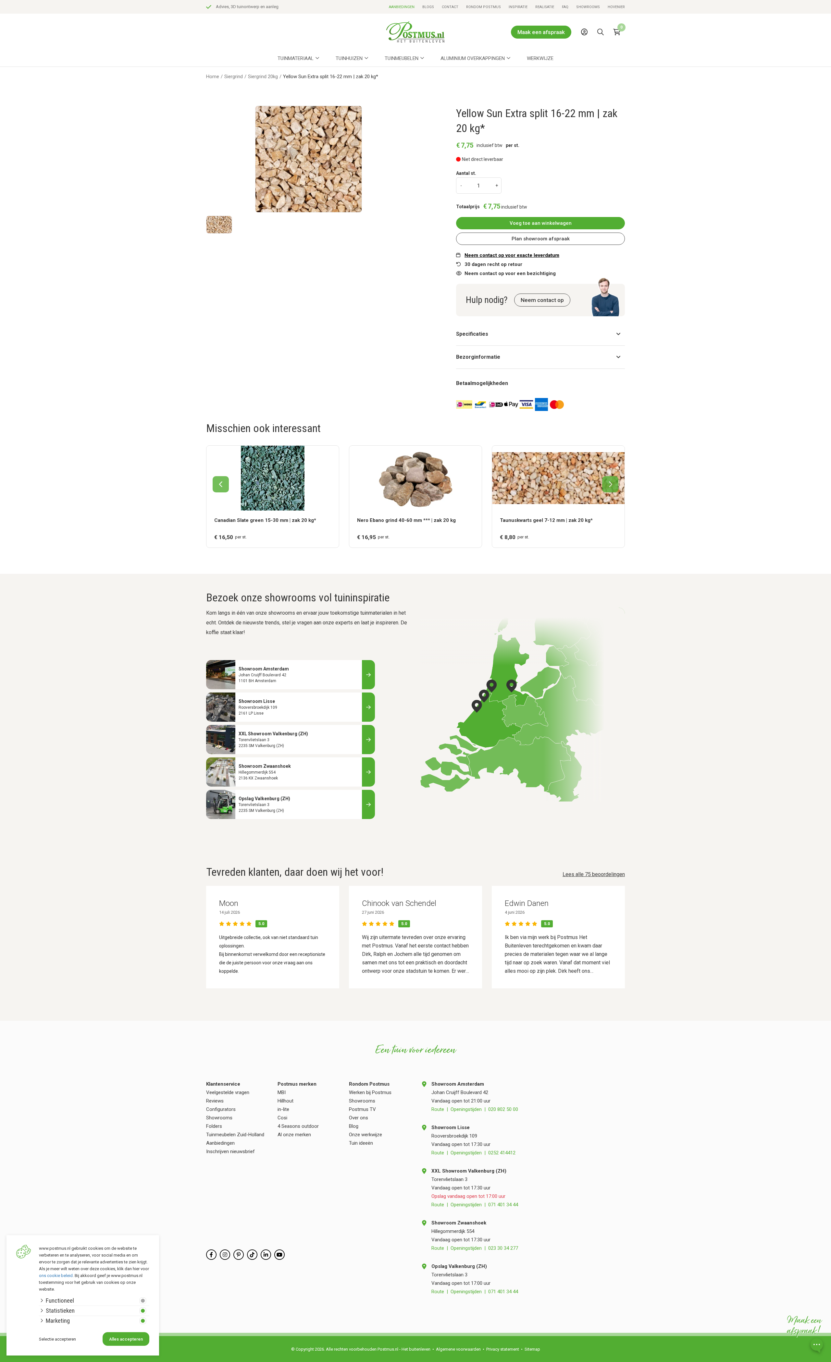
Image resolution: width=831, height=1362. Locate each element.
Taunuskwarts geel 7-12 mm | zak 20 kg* (546, 520)
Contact (450, 7)
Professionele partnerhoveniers (245, 6)
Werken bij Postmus (370, 1092)
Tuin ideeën (361, 1143)
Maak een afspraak (541, 32)
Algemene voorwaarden (458, 1349)
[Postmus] (415, 31)
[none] (602, 46)
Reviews (215, 1101)
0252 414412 (501, 1153)
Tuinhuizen (349, 58)
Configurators (221, 1109)
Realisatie (544, 7)
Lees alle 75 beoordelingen (594, 874)
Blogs (428, 7)
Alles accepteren (126, 1339)
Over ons (358, 1118)
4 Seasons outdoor (298, 1126)
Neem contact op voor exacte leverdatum (512, 255)
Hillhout (285, 1101)
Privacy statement (502, 1349)
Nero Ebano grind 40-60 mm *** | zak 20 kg (406, 520)
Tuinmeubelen (401, 58)
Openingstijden (466, 1109)
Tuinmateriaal (296, 58)
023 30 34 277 (503, 1248)
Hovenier (616, 7)
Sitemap (532, 1349)
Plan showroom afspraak (541, 239)
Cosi (282, 1118)
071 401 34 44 (503, 1205)
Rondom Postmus (483, 7)
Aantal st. (466, 173)
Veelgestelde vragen (227, 1092)
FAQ (565, 7)
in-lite (283, 1109)
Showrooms (588, 7)
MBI (282, 1092)
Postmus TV (362, 1109)
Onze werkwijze (365, 1135)
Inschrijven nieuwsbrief (230, 1151)
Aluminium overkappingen (472, 58)
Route (437, 1109)
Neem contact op (542, 300)
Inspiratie (518, 7)
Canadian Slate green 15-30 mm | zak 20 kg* (265, 520)
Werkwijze (540, 58)
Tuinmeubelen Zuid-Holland (235, 1135)
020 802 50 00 (503, 1109)
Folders (214, 1126)
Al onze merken (294, 1135)
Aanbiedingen (402, 7)
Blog (353, 1126)
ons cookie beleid (56, 1275)
